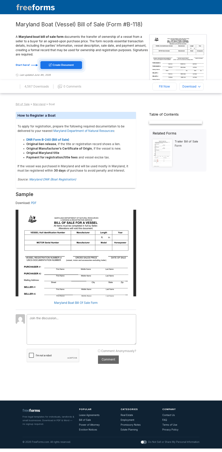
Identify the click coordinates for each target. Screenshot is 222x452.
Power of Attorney (89, 424)
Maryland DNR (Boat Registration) (52, 179)
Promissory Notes (131, 424)
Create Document (63, 64)
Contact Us (168, 415)
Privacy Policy (170, 429)
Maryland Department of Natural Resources (83, 131)
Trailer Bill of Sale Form (186, 143)
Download (189, 86)
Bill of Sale (85, 420)
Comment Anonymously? (118, 351)
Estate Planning (129, 429)
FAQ (164, 420)
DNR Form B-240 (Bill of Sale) (47, 139)
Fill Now (164, 86)
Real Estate (127, 415)
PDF (33, 203)
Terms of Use (169, 424)
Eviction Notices (88, 429)
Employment (127, 420)
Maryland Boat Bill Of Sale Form (76, 303)
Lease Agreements (89, 415)
